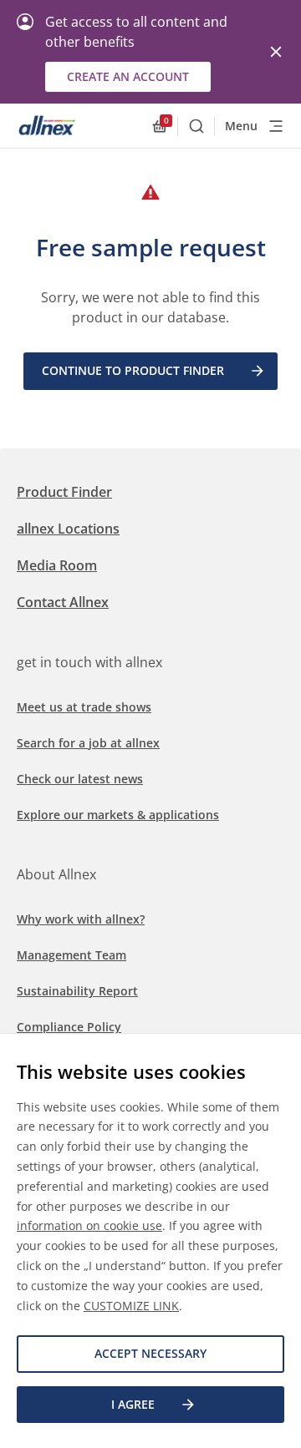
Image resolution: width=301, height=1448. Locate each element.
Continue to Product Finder (133, 370)
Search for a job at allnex (88, 743)
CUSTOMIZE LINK (131, 1306)
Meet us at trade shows (84, 707)
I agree (133, 1404)
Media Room (57, 565)
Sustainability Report (77, 991)
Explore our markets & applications (118, 815)
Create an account (128, 76)
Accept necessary (150, 1353)
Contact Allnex (63, 602)
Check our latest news (80, 779)
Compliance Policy (69, 1027)
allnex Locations (68, 528)
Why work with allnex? (81, 919)
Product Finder (64, 492)
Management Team (71, 955)
